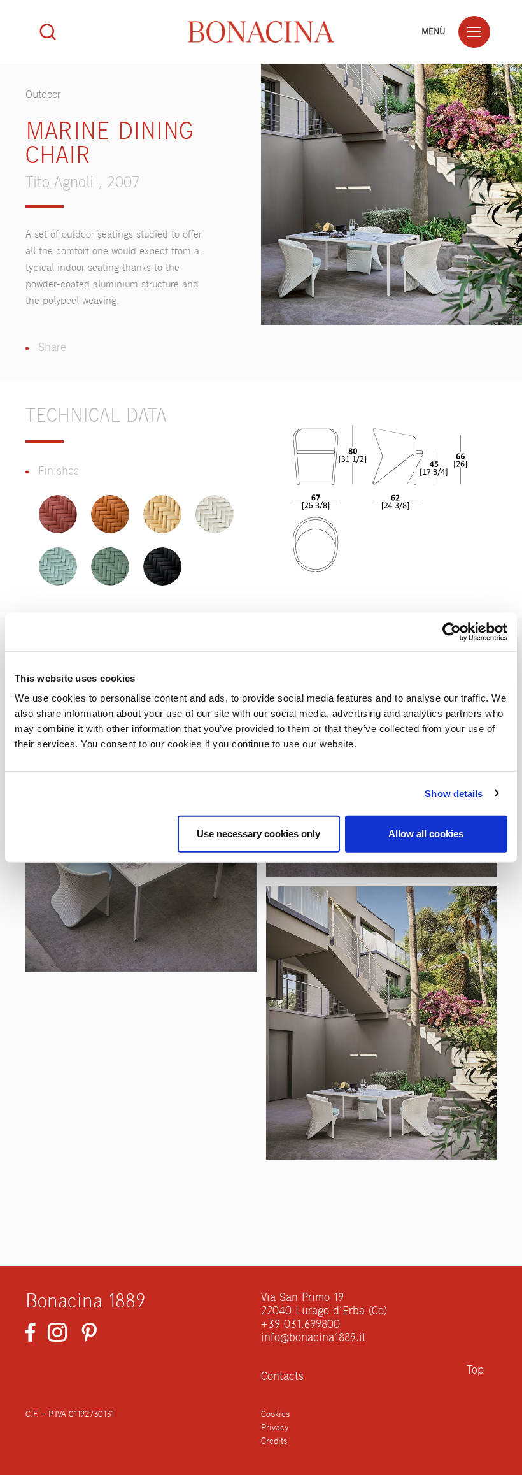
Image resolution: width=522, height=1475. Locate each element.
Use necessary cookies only (258, 833)
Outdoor (43, 95)
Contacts (282, 1377)
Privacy (274, 1427)
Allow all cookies (425, 833)
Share (52, 348)
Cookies (275, 1414)
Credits (274, 1441)
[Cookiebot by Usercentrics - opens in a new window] (451, 631)
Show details (454, 793)
